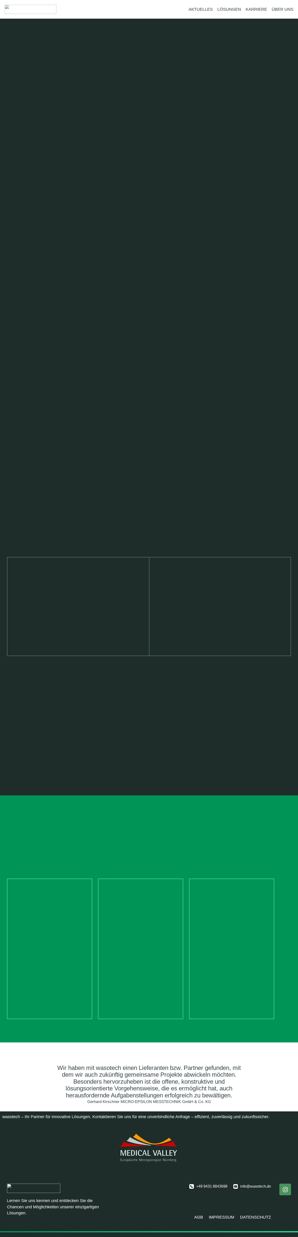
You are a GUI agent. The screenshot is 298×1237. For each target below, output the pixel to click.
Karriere (256, 9)
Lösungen (229, 9)
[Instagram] (285, 1189)
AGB (198, 1217)
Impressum (221, 1217)
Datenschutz (255, 1217)
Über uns (282, 9)
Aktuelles (201, 9)
